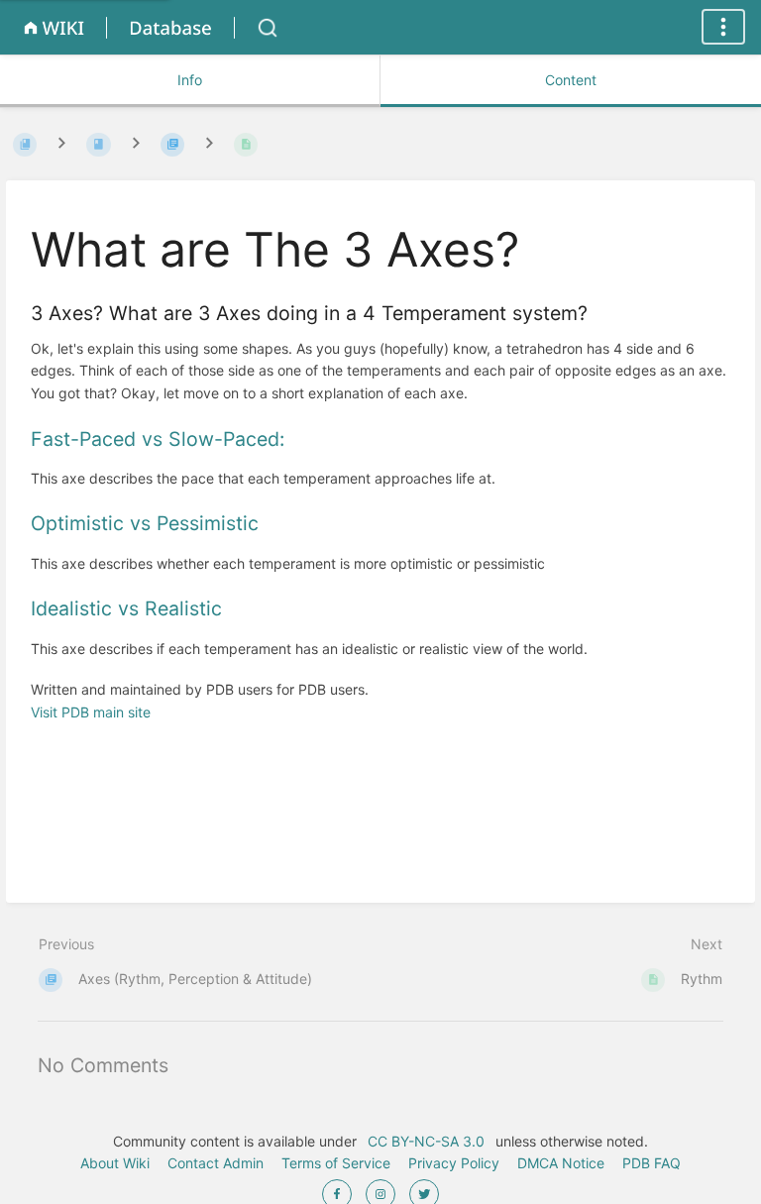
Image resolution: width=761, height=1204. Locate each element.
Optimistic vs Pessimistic (145, 523)
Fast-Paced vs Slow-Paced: (157, 439)
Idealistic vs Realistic (126, 608)
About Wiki (115, 1162)
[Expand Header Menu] (723, 27)
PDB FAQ (651, 1162)
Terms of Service (335, 1162)
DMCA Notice (560, 1162)
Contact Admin (215, 1162)
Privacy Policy (453, 1162)
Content (571, 79)
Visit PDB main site (91, 712)
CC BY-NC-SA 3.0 (426, 1141)
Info (189, 79)
